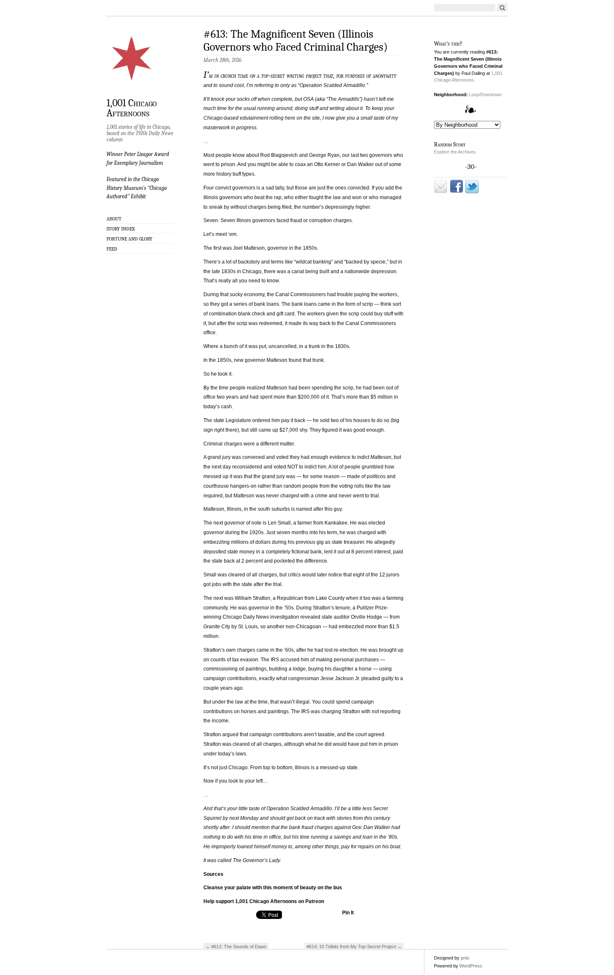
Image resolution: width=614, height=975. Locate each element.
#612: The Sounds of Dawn (236, 946)
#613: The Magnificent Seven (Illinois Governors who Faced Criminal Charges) (295, 41)
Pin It (348, 913)
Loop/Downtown (485, 94)
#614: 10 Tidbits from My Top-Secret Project (354, 946)
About (114, 219)
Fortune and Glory (129, 239)
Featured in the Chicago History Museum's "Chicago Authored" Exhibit (137, 188)
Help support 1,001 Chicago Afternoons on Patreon (263, 901)
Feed (112, 249)
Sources (213, 874)
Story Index (121, 229)
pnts (465, 957)
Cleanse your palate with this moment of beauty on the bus (272, 888)
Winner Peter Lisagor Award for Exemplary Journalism (138, 158)
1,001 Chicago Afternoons (132, 107)
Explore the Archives (455, 151)
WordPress (470, 965)
